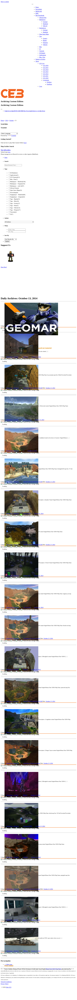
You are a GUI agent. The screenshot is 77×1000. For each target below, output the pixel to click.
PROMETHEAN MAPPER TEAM (33, 388)
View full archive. (6, 150)
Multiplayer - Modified (12, 388)
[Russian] (15, 131)
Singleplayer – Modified (17, 194)
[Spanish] (2, 131)
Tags (40, 36)
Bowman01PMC (27, 826)
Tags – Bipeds (15, 199)
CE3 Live (41, 63)
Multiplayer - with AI (12, 920)
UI (40, 49)
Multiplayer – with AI (17, 186)
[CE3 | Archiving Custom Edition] (12, 97)
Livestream (46, 80)
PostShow (49, 84)
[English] (4, 131)
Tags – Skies (14, 205)
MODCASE (38, 11)
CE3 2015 (45, 67)
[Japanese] (18, 131)
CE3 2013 (45, 71)
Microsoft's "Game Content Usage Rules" (53, 968)
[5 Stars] (23, 328)
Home (37, 7)
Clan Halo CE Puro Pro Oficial (31, 638)
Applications (42, 55)
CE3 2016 (45, 65)
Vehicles (45, 44)
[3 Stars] (13, 328)
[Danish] (13, 131)
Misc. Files (42, 57)
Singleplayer (42, 28)
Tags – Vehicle (15, 208)
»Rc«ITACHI (27, 513)
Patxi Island (9, 966)
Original (45, 22)
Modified (45, 24)
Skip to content (5, 1)
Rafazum (25, 920)
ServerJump (38, 9)
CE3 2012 (45, 74)
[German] (6, 131)
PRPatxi (25, 669)
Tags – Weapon (15, 210)
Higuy (30, 419)
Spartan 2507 (27, 575)
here (9, 152)
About (37, 61)
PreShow (49, 82)
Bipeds (45, 40)
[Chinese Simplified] (20, 131)
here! (25, 142)
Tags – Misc (14, 201)
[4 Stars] (18, 328)
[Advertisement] (38, 283)
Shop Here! (4, 267)
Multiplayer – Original (17, 184)
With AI (45, 26)
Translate (13, 135)
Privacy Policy (4, 984)
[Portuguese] (11, 131)
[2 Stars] (8, 328)
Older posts (8, 964)
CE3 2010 (45, 78)
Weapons (45, 42)
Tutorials (41, 51)
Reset (6, 157)
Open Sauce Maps (44, 34)
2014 (6, 120)
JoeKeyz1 (25, 357)
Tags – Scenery (15, 203)
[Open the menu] (1, 109)
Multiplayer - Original (12, 357)
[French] (9, 131)
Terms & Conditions (6, 982)
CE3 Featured (15, 177)
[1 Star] (3, 328)
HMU (36, 13)
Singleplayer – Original (17, 197)
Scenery (45, 38)
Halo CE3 (8, 987)
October (11, 120)
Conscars (25, 419)
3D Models (42, 53)
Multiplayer (42, 19)
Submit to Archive (40, 59)
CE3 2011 (45, 76)
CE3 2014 (45, 69)
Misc (40, 47)
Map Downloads (39, 15)
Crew (40, 86)
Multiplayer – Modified (18, 181)
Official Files (42, 17)
